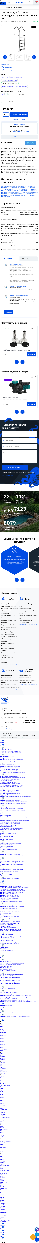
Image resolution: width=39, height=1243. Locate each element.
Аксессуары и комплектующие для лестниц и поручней (15, 796)
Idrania (2, 1120)
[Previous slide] (5, 57)
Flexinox (2, 1103)
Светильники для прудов (7, 937)
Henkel (2, 1115)
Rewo (1, 1168)
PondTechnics (3, 1158)
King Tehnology (4, 1129)
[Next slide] (34, 57)
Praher (2, 1164)
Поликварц (3, 1221)
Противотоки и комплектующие (9, 835)
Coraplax (2, 1073)
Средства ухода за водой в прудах (9, 912)
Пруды (2, 882)
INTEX (1, 1122)
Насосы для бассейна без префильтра (10, 753)
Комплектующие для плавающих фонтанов (12, 963)
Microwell (2, 1146)
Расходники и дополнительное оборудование (12, 772)
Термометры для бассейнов (8, 825)
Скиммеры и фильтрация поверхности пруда (12, 890)
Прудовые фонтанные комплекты (9, 943)
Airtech (2, 1029)
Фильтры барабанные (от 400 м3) (9, 896)
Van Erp (2, 1197)
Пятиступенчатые (22, 189)
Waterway (2, 1209)
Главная (2, 742)
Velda (1, 1199)
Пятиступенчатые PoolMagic (18, 195)
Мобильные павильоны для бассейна (10, 854)
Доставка (3, 735)
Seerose (2, 1177)
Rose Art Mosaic (4, 1170)
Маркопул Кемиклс (5, 1220)
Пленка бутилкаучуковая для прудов (10, 923)
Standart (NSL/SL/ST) (7, 86)
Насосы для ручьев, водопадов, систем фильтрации (14, 887)
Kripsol (2, 1132)
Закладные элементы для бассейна (10, 800)
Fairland (2, 1097)
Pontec (2, 1159)
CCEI (1, 1064)
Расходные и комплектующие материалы (11, 786)
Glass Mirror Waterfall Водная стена (10, 976)
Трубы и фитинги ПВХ (6, 875)
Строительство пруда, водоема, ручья (10, 921)
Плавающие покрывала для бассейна (10, 863)
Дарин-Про (3, 1215)
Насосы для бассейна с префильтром (10, 751)
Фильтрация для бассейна (7, 756)
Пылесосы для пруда (6, 913)
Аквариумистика (4, 947)
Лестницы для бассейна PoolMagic (17, 190)
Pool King (2, 1161)
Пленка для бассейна (6, 845)
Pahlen (2, 1155)
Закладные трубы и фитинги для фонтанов (12, 994)
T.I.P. (1, 1193)
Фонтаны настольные (6, 969)
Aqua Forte (3, 1032)
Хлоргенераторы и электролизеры (10, 783)
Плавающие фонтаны (6, 966)
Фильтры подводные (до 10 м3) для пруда (11, 892)
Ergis (1, 1090)
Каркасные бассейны (6, 1005)
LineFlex (2, 1135)
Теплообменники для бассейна (8, 768)
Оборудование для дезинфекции (9, 776)
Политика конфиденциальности (9, 737)
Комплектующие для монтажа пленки (10, 930)
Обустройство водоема (6, 940)
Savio (1, 1176)
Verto (22, 737)
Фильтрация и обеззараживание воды (10, 886)
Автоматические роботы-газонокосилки (11, 828)
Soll (1, 1184)
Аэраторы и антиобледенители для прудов (12, 906)
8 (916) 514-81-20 (28, 722)
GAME (1, 1108)
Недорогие (32, 187)
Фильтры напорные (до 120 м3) (8, 893)
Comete (2, 1070)
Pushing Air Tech (4, 1165)
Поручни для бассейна (6, 795)
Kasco (1, 1126)
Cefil (1, 1066)
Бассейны (2, 746)
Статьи (33, 735)
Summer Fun (3, 1188)
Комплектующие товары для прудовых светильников (15, 939)
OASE (1, 1152)
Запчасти (2, 866)
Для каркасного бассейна (18, 187)
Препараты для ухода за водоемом (10, 915)
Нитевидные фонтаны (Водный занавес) (11, 982)
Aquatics (2, 1043)
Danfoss (2, 1076)
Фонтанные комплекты (6, 967)
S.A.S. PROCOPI (4, 1173)
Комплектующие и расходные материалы (11, 761)
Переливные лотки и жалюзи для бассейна (12, 861)
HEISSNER (3, 1114)
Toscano (2, 1194)
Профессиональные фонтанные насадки (11, 974)
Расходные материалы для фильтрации (11, 901)
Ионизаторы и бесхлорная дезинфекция (11, 785)
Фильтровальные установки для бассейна (11, 759)
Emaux (2, 1087)
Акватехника (3, 1214)
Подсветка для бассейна (7, 807)
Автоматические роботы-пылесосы (10, 822)
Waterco (2, 1203)
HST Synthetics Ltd (5, 1117)
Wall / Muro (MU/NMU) (21, 86)
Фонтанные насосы (5, 958)
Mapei (1, 1140)
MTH (1, 1149)
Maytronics (3, 1143)
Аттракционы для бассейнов (8, 833)
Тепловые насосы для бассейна (9, 769)
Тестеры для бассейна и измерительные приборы (14, 817)
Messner (2, 1144)
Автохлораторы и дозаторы (8, 782)
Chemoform (3, 1068)
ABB (1, 1025)
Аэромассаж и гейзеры (6, 839)
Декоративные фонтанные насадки (10, 977)
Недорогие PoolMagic (16, 193)
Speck (1, 1185)
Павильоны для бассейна (7, 853)
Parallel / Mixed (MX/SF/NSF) (9, 80)
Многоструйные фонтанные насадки (10, 980)
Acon (1, 1026)
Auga (1, 1050)
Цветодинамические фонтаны (8, 970)
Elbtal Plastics (3, 1084)
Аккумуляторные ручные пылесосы (10, 829)
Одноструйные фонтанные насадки (10, 983)
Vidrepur (2, 1200)
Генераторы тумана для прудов (9, 942)
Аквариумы (3, 949)
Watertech (3, 1208)
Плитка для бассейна (6, 848)
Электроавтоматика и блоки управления (11, 869)
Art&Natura (3, 1046)
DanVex (2, 1078)
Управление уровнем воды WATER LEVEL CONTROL (14, 1000)
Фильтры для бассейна (6, 758)
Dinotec (2, 1081)
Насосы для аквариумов (6, 950)
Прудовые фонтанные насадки (8, 985)
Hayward (2, 1112)
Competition (3, 1072)
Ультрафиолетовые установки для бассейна (12, 777)
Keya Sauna (3, 1128)
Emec (1, 1088)
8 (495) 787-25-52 (28, 720)
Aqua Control (3, 1031)
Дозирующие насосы (6, 780)
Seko (1, 1179)
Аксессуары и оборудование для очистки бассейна (14, 820)
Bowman (2, 1059)
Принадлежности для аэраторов (9, 908)
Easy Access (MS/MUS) (16, 77)
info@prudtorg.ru (8, 729)
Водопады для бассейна (7, 836)
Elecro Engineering (5, 1085)
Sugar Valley (3, 1187)
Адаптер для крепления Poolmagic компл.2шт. (16, 350)
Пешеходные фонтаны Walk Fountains (10, 964)
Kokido (2, 1131)
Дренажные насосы (5, 900)
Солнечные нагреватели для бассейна (10, 771)
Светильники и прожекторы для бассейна (11, 808)
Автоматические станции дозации (9, 779)
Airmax (2, 1028)
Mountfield (3, 1147)
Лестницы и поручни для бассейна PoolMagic (19, 191)
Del (1, 1079)
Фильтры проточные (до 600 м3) (9, 895)
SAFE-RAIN (3, 1174)
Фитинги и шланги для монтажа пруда (10, 929)
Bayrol (1, 1055)
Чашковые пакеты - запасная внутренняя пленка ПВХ (15, 1016)
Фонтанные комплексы (6, 961)
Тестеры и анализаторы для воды (9, 916)
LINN (1, 1137)
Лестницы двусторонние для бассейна (10, 793)
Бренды (18, 735)
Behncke (2, 1056)
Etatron (2, 1093)
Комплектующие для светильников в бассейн (12, 810)
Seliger (2, 1180)
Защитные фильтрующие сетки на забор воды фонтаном (16, 997)
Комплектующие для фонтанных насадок (11, 979)
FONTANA (2, 1105)
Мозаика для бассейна (6, 846)
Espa (1, 1091)
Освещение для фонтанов (7, 988)
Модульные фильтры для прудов (9, 898)
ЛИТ (1, 1218)
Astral (1, 1047)
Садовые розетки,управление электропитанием (13, 936)
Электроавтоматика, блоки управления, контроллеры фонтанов (18, 1001)
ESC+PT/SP (5, 77)
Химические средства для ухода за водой (11, 814)
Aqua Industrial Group (6, 1034)
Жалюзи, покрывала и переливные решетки (12, 860)
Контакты (25, 735)
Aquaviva (2, 1044)
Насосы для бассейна (6, 749)
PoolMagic (2, 1162)
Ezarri (1, 1094)
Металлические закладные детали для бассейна (13, 802)
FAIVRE (2, 1099)
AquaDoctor (3, 1040)
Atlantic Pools (3, 1049)
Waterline (2, 1205)
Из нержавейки (9, 189)
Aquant (2, 1041)
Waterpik (2, 1206)
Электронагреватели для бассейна (10, 766)
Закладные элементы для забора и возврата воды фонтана (16, 995)
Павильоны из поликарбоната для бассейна (12, 856)
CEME (1, 1067)
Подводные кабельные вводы (8, 998)
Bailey (1, 1053)
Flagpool (2, 1102)
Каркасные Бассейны (6, 1009)
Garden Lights (3, 1109)
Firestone (2, 1100)
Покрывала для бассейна (7, 1013)
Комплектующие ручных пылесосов (10, 823)
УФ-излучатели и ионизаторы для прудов (11, 889)
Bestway (2, 1058)
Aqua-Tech (3, 1037)
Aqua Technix (3, 1035)
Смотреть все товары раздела (10, 664)
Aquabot (2, 1038)
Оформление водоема (6, 934)
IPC (1, 1123)
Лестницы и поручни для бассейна (9, 790)
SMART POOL (3, 1182)
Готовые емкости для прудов (8, 927)
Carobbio (2, 1062)
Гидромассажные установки (8, 838)
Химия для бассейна (5, 815)
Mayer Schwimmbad (5, 1141)
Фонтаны (2, 954)
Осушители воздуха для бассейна (9, 878)
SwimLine (2, 1190)
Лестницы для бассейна (13, 7)
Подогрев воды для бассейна (8, 765)
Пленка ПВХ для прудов (6, 924)
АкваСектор (3, 1212)
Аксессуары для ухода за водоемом (10, 918)
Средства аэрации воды (6, 905)
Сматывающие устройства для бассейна (11, 864)
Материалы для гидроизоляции (8, 849)
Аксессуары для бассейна (7, 826)
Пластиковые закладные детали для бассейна (13, 803)
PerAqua (2, 1156)
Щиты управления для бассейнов (9, 871)
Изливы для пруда (5, 926)
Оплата (11, 735)
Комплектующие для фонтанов (8, 992)
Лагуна (2, 1217)
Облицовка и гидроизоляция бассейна (10, 843)
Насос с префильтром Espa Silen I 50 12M (15, 399)
